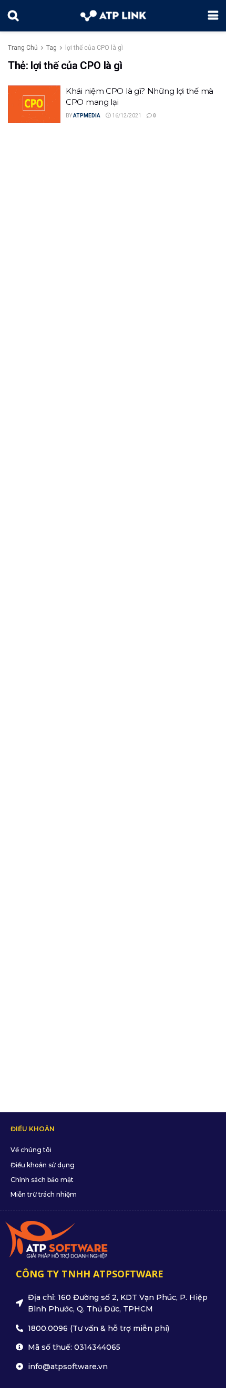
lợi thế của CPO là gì (94, 47)
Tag (51, 47)
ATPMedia (86, 115)
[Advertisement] (113, 611)
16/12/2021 (126, 115)
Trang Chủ (23, 47)
